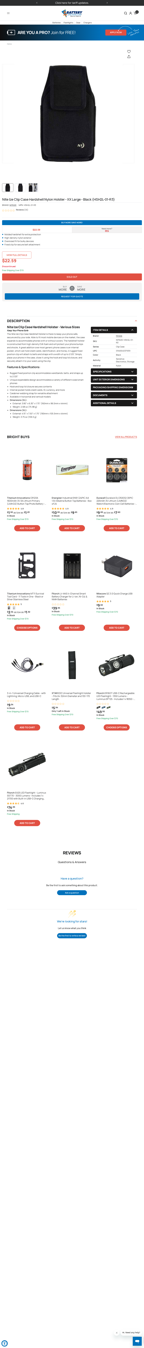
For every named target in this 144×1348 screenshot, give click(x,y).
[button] (125, 13)
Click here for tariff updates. (72, 3)
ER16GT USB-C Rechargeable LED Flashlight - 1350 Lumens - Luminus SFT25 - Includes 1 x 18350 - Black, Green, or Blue (115, 696)
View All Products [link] (126, 437)
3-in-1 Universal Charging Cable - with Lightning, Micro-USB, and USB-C (26, 695)
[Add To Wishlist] (129, 51)
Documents (100, 395)
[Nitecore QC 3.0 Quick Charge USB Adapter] (116, 565)
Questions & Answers (72, 862)
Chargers (87, 22)
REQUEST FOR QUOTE (72, 296)
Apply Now (116, 32)
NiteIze (13, 205)
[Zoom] (68, 113)
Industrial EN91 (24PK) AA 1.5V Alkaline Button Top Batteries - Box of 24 (72, 500)
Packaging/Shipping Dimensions (113, 387)
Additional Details (104, 403)
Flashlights (68, 22)
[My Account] (130, 13)
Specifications (102, 371)
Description (18, 320)
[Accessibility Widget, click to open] (4, 1343)
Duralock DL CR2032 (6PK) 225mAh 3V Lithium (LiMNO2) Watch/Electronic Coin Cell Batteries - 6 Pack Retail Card (115, 500)
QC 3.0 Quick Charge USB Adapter (114, 595)
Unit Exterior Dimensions (109, 379)
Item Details (100, 330)
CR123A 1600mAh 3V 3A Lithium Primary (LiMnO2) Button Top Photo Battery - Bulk (26, 500)
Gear (78, 22)
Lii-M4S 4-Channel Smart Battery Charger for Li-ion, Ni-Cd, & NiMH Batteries (69, 596)
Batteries (56, 22)
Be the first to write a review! (72, 935)
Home (9, 44)
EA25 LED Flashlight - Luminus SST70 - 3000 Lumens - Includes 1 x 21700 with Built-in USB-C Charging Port (26, 795)
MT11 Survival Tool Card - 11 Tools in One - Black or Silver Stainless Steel (25, 596)
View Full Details (16, 255)
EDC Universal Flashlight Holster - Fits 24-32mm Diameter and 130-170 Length (71, 696)
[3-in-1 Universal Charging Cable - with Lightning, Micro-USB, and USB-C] (27, 665)
